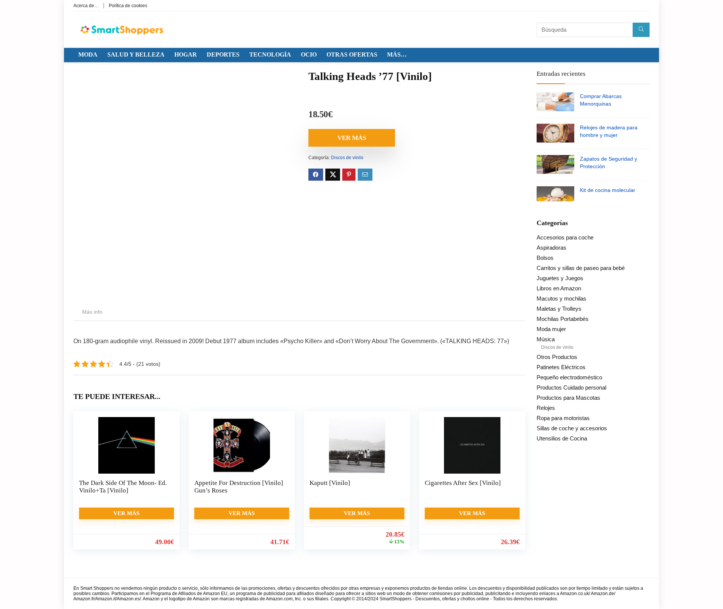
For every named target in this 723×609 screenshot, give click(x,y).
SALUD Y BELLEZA (136, 54)
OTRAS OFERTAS (351, 54)
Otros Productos (557, 357)
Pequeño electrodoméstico (569, 377)
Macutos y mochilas (561, 298)
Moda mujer (551, 329)
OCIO (309, 54)
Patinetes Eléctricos (561, 367)
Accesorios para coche (565, 237)
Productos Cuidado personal (571, 387)
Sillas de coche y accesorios (572, 428)
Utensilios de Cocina (562, 438)
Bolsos (545, 258)
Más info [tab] (92, 312)
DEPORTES (223, 54)
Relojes (546, 408)
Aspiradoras (551, 247)
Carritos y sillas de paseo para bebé (581, 268)
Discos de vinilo (347, 157)
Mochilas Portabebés (563, 319)
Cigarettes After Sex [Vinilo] (463, 482)
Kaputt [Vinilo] (330, 482)
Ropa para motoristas (563, 418)
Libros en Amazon (559, 288)
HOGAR (185, 54)
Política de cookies (128, 5)
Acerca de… (86, 5)
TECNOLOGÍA (270, 54)
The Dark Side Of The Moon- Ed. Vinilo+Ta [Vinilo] (123, 486)
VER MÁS (351, 137)
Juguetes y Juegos (560, 278)
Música (546, 339)
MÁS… (397, 54)
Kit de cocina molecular (607, 190)
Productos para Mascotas (568, 397)
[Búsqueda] (641, 30)
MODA (88, 54)
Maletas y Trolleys (559, 308)
